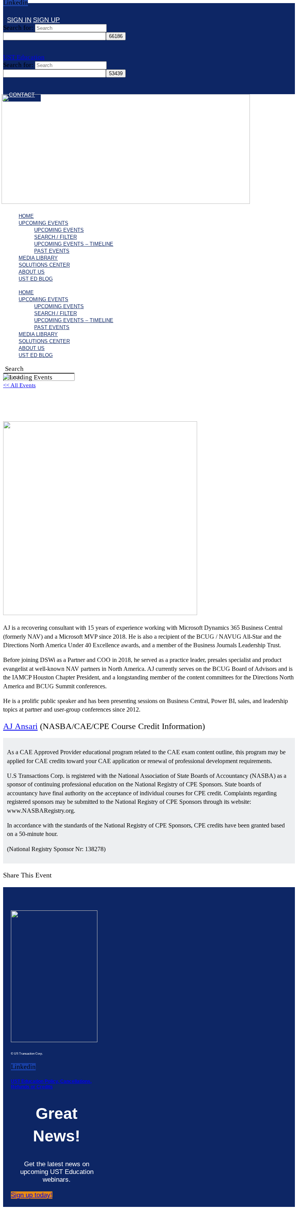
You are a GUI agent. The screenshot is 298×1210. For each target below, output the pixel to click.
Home (26, 216)
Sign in (19, 20)
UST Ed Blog (36, 279)
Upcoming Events (43, 223)
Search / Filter (55, 237)
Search (14, 368)
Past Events (51, 251)
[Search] (7, 12)
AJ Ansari (20, 726)
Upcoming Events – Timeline (73, 244)
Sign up (46, 20)
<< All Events (19, 385)
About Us (32, 272)
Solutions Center (44, 265)
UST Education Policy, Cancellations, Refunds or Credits (51, 1084)
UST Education (24, 57)
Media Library (38, 258)
